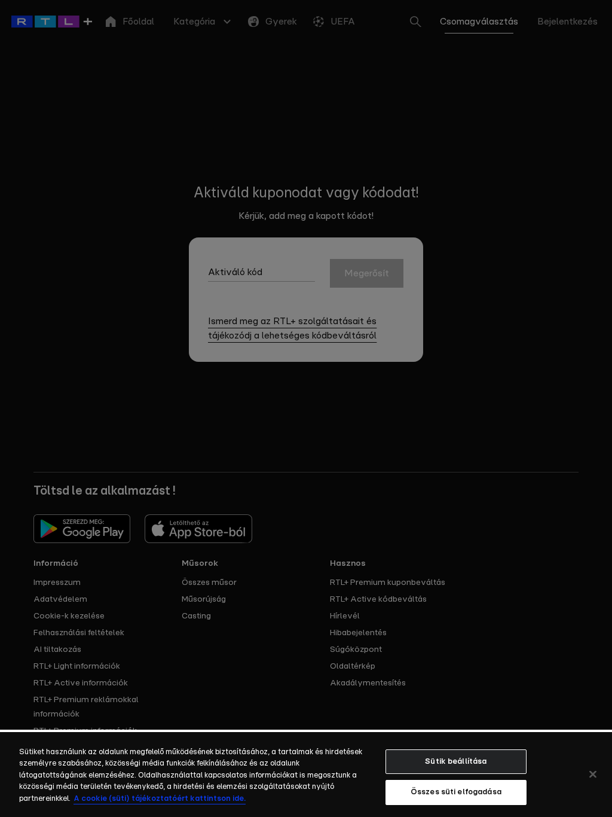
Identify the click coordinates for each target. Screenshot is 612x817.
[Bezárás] (593, 774)
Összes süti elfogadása (456, 792)
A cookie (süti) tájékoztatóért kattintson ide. (160, 799)
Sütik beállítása (455, 762)
